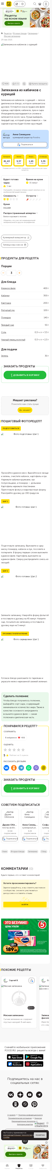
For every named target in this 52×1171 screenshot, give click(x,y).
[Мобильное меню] (2, 4)
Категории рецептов (25, 1124)
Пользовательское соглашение (20, 1118)
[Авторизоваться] (46, 4)
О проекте (11, 1115)
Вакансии (38, 1118)
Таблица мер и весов (13, 245)
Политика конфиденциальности (30, 1115)
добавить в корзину (26, 375)
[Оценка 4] (18, 749)
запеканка (32, 851)
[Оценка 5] (23, 749)
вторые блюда (17, 851)
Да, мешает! (25, 410)
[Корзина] (39, 4)
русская (7, 207)
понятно (40, 1135)
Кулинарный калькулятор (14, 237)
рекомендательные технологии (17, 1135)
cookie (6, 1137)
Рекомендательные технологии (23, 1121)
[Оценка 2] (9, 749)
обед (43, 851)
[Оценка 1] (5, 749)
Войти (25, 905)
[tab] (7, 1166)
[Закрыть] (47, 1123)
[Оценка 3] (14, 749)
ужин (4, 851)
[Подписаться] (32, 980)
